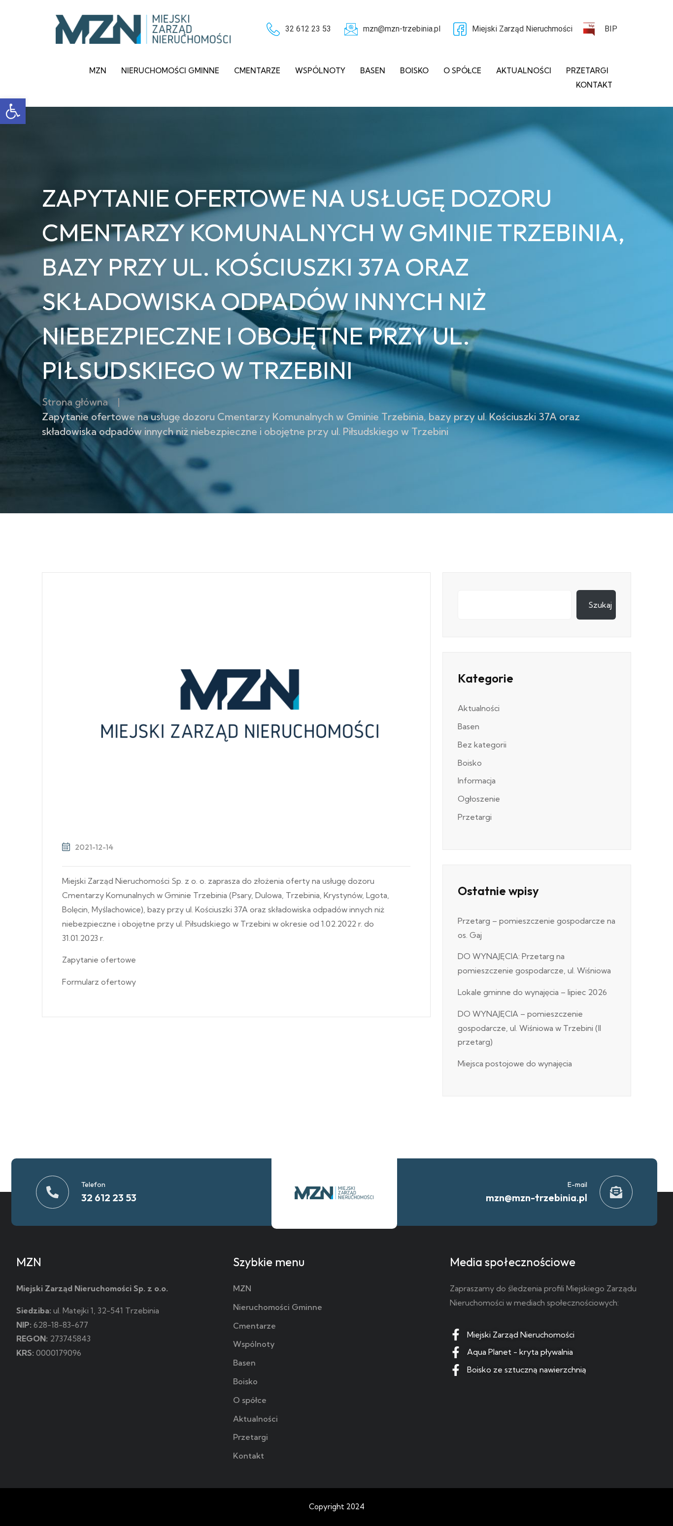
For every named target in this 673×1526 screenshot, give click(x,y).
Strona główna (75, 402)
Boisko (414, 70)
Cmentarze (257, 70)
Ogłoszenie (479, 799)
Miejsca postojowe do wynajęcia (515, 1063)
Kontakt (594, 85)
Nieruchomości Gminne (170, 70)
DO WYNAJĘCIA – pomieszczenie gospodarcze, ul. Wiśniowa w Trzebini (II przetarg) (529, 1028)
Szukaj (600, 605)
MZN (97, 70)
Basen (372, 70)
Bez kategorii (482, 744)
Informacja (477, 780)
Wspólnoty (320, 70)
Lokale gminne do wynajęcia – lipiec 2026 (532, 992)
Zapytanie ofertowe (99, 960)
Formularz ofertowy (99, 982)
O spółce (462, 70)
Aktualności (523, 70)
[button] (13, 111)
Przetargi (587, 70)
